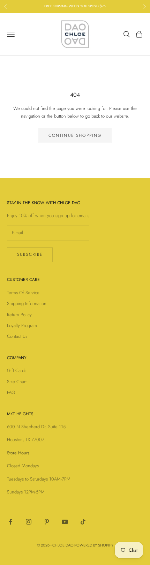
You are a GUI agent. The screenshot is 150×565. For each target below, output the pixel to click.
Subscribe (30, 254)
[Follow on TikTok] (83, 521)
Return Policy (19, 314)
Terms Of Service (23, 292)
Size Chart (17, 381)
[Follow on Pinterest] (46, 521)
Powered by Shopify (93, 545)
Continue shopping (75, 135)
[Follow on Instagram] (28, 521)
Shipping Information (26, 303)
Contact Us (17, 336)
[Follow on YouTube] (64, 521)
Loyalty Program (22, 325)
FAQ (11, 392)
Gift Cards (16, 370)
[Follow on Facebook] (10, 521)
